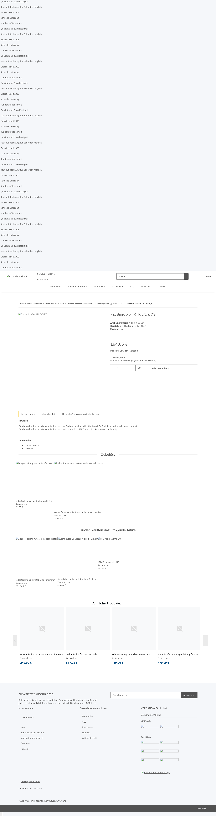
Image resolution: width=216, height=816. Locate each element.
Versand (134, 350)
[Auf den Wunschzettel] (112, 338)
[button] (195, 276)
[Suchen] (186, 276)
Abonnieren (189, 695)
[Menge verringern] (112, 368)
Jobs (23, 727)
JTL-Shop (210, 808)
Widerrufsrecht (89, 738)
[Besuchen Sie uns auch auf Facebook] (21, 792)
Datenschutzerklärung (70, 700)
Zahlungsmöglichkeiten (32, 732)
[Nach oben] (1, 814)
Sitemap (86, 732)
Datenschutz (88, 716)
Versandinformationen (32, 738)
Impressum (87, 727)
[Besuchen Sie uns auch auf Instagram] (21, 795)
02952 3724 (42, 279)
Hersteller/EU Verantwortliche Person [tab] (80, 414)
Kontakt (161, 286)
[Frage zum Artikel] (117, 338)
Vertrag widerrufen (30, 781)
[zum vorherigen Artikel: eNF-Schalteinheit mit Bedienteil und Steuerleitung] (154, 304)
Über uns (145, 286)
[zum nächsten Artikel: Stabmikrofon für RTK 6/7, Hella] (160, 304)
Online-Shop (55, 286)
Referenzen (99, 286)
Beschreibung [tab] (28, 414)
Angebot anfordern (77, 286)
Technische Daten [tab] (48, 414)
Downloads (117, 286)
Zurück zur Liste (25, 303)
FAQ (132, 286)
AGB (84, 721)
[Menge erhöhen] (138, 374)
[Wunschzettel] (200, 276)
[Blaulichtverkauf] (17, 276)
